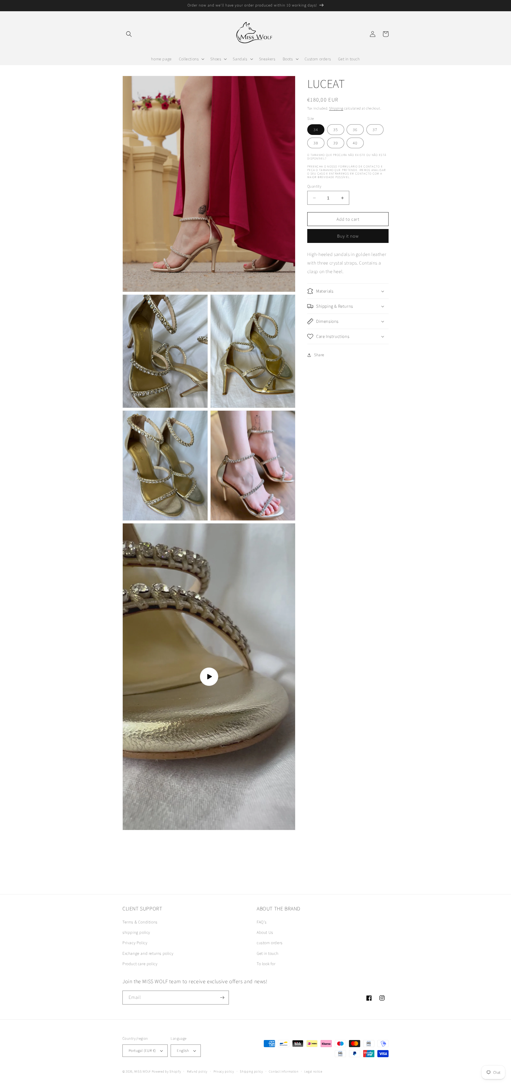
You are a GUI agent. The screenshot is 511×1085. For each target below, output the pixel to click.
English (183, 1050)
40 (355, 143)
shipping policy (136, 932)
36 (355, 129)
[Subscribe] (222, 998)
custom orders (270, 942)
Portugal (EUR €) (142, 1050)
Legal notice (313, 1071)
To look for (266, 963)
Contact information (283, 1071)
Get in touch (267, 953)
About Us (265, 932)
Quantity (314, 186)
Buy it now (348, 236)
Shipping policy (251, 1071)
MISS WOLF (142, 1071)
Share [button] (319, 354)
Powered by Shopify (166, 1071)
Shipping (336, 108)
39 (335, 143)
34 (315, 129)
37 (375, 129)
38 (315, 143)
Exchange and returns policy (147, 953)
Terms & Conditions (140, 922)
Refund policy (197, 1071)
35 (335, 129)
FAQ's (262, 922)
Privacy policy (224, 1071)
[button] (128, 34)
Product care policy (139, 963)
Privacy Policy (134, 942)
